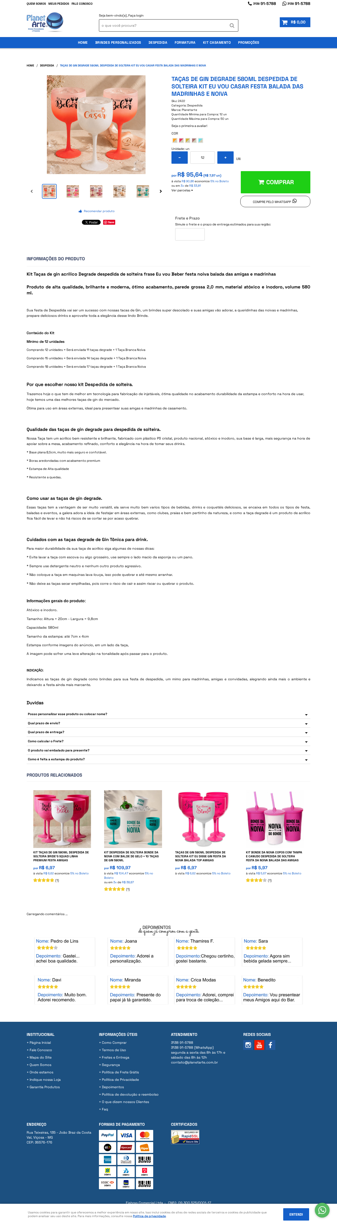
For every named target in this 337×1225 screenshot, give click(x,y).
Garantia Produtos (45, 1087)
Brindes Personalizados (118, 42)
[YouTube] (259, 1045)
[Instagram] (248, 1045)
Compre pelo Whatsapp (272, 202)
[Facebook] (270, 1045)
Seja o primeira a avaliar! (189, 126)
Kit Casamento (217, 42)
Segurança (111, 1065)
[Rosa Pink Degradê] (181, 140)
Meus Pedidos (58, 4)
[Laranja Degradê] (174, 140)
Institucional (41, 1034)
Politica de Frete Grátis (120, 1072)
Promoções (248, 42)
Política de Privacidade (120, 1079)
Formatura (185, 42)
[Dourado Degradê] (187, 140)
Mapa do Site (41, 1057)
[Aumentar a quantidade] (225, 157)
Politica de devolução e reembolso (130, 1094)
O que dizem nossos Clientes (125, 1102)
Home (83, 42)
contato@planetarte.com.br (194, 1062)
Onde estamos (41, 1072)
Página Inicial (40, 1042)
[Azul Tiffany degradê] (200, 140)
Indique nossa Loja (45, 1079)
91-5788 (264, 3)
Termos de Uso (114, 1050)
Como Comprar (114, 1042)
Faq (105, 1109)
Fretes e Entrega (115, 1057)
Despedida (158, 42)
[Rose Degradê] (194, 140)
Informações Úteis (118, 1034)
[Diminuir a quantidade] (179, 157)
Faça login (136, 15)
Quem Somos (36, 4)
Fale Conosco (82, 4)
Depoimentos (113, 1087)
